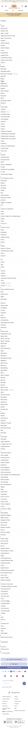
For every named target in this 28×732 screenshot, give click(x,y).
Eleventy (3, 185)
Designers (20, 10)
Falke (2, 211)
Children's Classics (6, 131)
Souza (2, 565)
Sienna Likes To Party (7, 551)
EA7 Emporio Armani (7, 178)
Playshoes (4, 494)
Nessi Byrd (4, 425)
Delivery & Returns (6, 696)
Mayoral (3, 346)
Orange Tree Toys (6, 444)
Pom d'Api (4, 499)
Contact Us (5, 701)
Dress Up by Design (6, 174)
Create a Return (6, 699)
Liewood (3, 318)
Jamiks (3, 273)
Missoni (3, 385)
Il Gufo (3, 262)
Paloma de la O (5, 458)
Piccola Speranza (6, 484)
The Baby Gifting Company (9, 586)
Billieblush (4, 83)
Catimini (3, 121)
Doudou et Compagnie (7, 169)
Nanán (3, 416)
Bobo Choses (5, 91)
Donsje (3, 167)
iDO (2, 260)
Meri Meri (3, 356)
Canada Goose (5, 114)
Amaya (3, 45)
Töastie (3, 613)
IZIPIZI (2, 267)
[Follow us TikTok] (23, 676)
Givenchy (3, 235)
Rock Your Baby (5, 532)
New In (6, 10)
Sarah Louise (4, 538)
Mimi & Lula (4, 363)
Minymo (3, 380)
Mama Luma (4, 331)
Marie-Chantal (5, 341)
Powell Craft (4, 501)
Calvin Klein (4, 107)
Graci (2, 239)
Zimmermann (5, 649)
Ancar (2, 50)
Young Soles (4, 642)
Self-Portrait (4, 541)
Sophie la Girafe (5, 563)
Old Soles (3, 439)
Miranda (3, 382)
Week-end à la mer (7, 637)
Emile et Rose (5, 195)
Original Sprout (5, 446)
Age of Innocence (6, 38)
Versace (3, 628)
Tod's (2, 599)
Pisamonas (4, 492)
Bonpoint (3, 96)
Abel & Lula (4, 28)
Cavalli (3, 126)
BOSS (2, 98)
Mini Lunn (3, 365)
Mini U (2, 373)
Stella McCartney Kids (7, 570)
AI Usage (16, 703)
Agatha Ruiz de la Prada (8, 36)
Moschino (3, 402)
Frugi (2, 221)
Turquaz (3, 606)
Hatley (3, 246)
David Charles (5, 157)
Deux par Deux (5, 160)
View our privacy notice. (6, 687)
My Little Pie (4, 409)
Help (15, 708)
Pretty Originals (5, 504)
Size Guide (4, 706)
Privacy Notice (17, 701)
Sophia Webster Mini (7, 560)
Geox (2, 230)
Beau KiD (3, 76)
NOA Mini (3, 433)
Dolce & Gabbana (6, 164)
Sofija (2, 556)
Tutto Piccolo (5, 608)
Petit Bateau (4, 477)
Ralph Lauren (5, 518)
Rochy (2, 530)
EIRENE (3, 183)
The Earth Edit (15, 692)
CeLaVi (3, 129)
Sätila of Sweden (6, 580)
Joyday (5, 283)
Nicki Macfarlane (6, 428)
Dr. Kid (2, 172)
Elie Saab (3, 188)
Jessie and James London (8, 278)
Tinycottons (4, 594)
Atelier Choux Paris (6, 60)
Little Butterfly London (7, 322)
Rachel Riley (4, 513)
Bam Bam (4, 69)
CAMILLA (3, 109)
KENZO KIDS (4, 294)
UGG (2, 617)
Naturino (3, 421)
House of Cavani (5, 248)
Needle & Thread (6, 423)
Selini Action (4, 543)
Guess (2, 242)
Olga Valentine (5, 441)
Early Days (4, 180)
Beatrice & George (9, 74)
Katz (2, 292)
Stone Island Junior (6, 573)
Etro (2, 205)
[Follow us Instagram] (11, 676)
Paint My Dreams (6, 453)
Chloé (2, 141)
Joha (2, 281)
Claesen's (3, 143)
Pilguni (2, 487)
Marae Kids (4, 336)
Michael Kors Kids (6, 358)
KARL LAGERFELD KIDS (7, 289)
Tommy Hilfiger (5, 601)
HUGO (2, 253)
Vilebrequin (4, 633)
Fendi (2, 214)
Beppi (2, 79)
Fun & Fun (4, 223)
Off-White (4, 437)
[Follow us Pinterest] (17, 676)
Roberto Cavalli (5, 527)
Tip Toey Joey (5, 596)
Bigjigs (2, 81)
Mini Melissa (4, 368)
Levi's (2, 315)
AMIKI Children (5, 48)
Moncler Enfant (5, 395)
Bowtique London (6, 101)
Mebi (2, 351)
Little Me (3, 325)
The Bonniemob (5, 589)
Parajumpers (4, 460)
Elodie (2, 190)
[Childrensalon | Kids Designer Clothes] (14, 5)
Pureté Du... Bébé (6, 509)
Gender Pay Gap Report (6, 709)
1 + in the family (5, 653)
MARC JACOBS (5, 339)
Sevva (2, 546)
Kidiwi (2, 297)
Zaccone (3, 647)
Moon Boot (4, 399)
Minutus (3, 378)
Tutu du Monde (5, 611)
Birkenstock (4, 86)
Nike (2, 430)
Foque (2, 219)
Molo (2, 392)
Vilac (2, 631)
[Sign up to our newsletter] (24, 683)
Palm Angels (4, 455)
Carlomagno (4, 119)
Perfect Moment (6, 472)
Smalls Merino (5, 553)
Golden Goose (5, 237)
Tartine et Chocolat (7, 584)
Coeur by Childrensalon (8, 146)
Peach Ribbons (5, 470)
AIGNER (3, 40)
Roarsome (4, 525)
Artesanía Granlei (6, 58)
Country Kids (4, 148)
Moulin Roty (4, 404)
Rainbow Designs (6, 515)
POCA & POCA (5, 497)
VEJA (2, 626)
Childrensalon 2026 (17, 726)
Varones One (5, 623)
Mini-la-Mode (5, 375)
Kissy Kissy (4, 299)
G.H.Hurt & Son (5, 227)
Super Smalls (4, 577)
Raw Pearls (4, 522)
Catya (2, 124)
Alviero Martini (5, 43)
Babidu (3, 66)
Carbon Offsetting (8, 711)
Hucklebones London (7, 251)
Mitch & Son (4, 387)
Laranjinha (4, 308)
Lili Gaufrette (4, 320)
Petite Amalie (5, 479)
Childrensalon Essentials (8, 134)
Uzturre (3, 619)
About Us (4, 703)
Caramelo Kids (5, 117)
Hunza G (3, 256)
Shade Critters (5, 548)
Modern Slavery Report (19, 710)
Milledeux (3, 360)
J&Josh (3, 271)
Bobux (2, 93)
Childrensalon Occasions (8, 139)
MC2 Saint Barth (5, 348)
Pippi (2, 489)
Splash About (5, 568)
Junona (5, 285)
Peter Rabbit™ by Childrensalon (10, 475)
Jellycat (3, 276)
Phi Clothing (4, 482)
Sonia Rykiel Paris (6, 558)
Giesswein (4, 232)
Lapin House (4, 305)
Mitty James (7, 390)
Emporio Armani (5, 198)
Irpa (2, 264)
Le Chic (3, 310)
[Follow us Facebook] (5, 676)
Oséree (3, 449)
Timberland (4, 591)
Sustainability (5, 714)
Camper (5, 112)
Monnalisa (4, 397)
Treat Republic (5, 603)
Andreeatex (4, 53)
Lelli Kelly (3, 313)
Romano (3, 535)
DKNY (2, 162)
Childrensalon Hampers (8, 136)
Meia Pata (4, 353)
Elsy (2, 193)
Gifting (16, 696)
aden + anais (4, 33)
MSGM (3, 407)
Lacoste (3, 303)
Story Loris (4, 575)
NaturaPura (4, 418)
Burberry (3, 103)
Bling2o (3, 88)
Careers (16, 699)
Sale (13, 10)
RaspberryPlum (5, 520)
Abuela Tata (4, 31)
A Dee (2, 26)
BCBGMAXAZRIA (5, 71)
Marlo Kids (4, 343)
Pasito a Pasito (5, 462)
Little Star (3, 327)
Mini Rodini (4, 370)
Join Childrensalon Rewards (14, 667)
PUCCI (2, 506)
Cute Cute (4, 151)
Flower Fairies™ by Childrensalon (11, 216)
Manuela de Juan (6, 334)
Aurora (3, 62)
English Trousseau (6, 202)
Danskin (3, 155)
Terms (15, 706)
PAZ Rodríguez (5, 467)
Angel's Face (4, 55)
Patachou (4, 465)
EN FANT (3, 200)
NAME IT (3, 413)
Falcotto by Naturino (7, 209)
